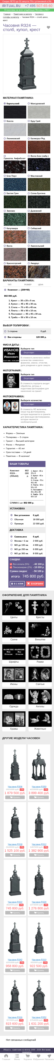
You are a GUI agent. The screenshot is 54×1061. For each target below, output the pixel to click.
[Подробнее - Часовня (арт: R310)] (39, 945)
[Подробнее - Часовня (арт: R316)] (15, 1003)
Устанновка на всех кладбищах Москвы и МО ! (27, 10)
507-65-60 (38, 6)
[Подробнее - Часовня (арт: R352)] (39, 1003)
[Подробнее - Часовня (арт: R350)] (39, 772)
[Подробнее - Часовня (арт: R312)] (39, 830)
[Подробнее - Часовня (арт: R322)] (15, 888)
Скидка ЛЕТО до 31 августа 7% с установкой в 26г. (27, 1)
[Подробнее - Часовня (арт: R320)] (39, 888)
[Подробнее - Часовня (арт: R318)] (15, 830)
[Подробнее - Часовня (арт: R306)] (15, 772)
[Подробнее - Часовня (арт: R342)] (15, 945)
